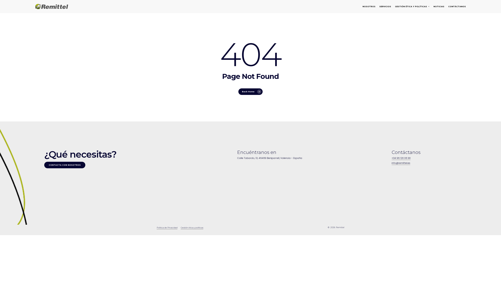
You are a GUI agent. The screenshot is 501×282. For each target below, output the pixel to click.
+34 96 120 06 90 (401, 158)
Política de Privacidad (167, 227)
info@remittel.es (401, 163)
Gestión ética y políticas (192, 227)
